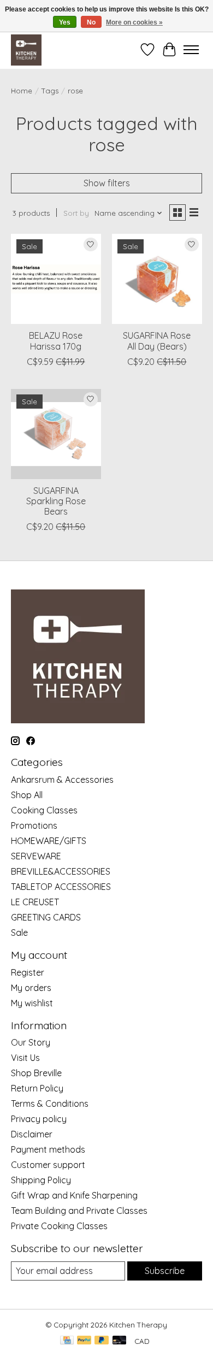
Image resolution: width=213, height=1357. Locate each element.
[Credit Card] (67, 1341)
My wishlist (32, 1003)
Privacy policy (39, 1118)
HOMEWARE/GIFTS (48, 840)
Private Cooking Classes (59, 1225)
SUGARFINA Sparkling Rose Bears (56, 501)
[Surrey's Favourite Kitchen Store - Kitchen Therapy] (26, 49)
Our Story (30, 1042)
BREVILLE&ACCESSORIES (60, 871)
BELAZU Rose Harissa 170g (55, 340)
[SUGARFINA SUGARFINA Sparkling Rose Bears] (56, 434)
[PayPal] (84, 1341)
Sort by (76, 213)
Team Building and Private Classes (79, 1210)
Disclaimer (31, 1134)
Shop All (27, 794)
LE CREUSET (35, 901)
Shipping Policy (41, 1180)
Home (21, 90)
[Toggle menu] (191, 50)
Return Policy (37, 1088)
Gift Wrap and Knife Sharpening (74, 1195)
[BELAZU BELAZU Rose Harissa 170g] (56, 279)
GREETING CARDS (46, 917)
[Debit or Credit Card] (120, 1341)
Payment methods (48, 1149)
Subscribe (165, 1270)
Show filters (107, 183)
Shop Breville (36, 1072)
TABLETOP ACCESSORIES (61, 886)
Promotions (34, 825)
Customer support (48, 1164)
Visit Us (25, 1057)
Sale (19, 932)
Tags (50, 90)
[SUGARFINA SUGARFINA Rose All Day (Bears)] (157, 279)
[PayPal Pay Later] (101, 1341)
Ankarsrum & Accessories (62, 779)
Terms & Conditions (49, 1103)
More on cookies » (134, 22)
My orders (31, 987)
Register (27, 972)
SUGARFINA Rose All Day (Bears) (157, 340)
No (91, 22)
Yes (64, 22)
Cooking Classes (44, 810)
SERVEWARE (36, 856)
